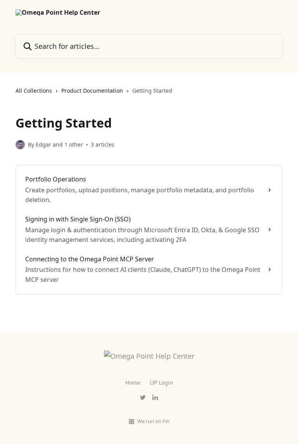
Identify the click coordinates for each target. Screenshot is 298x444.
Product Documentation (92, 90)
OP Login (161, 382)
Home (132, 382)
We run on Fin (153, 421)
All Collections (34, 90)
